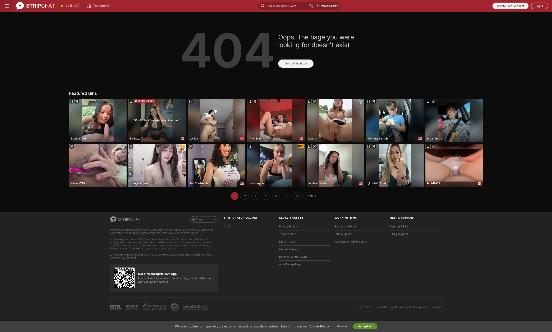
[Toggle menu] (7, 6)
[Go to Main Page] (35, 6)
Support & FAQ (399, 226)
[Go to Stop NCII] (196, 307)
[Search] (311, 6)
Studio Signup (343, 234)
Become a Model (345, 226)
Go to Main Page (296, 63)
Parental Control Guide (293, 256)
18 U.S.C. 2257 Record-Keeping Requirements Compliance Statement (399, 307)
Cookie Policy (319, 326)
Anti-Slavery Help (290, 264)
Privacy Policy (288, 226)
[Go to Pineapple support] (175, 307)
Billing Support (399, 234)
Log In (540, 6)
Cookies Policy (288, 249)
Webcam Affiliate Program (351, 241)
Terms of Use (287, 234)
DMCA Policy (287, 241)
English (200, 219)
